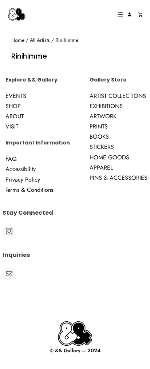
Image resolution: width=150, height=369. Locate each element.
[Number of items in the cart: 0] (140, 14)
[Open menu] (120, 14)
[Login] (130, 14)
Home (17, 40)
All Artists (40, 40)
